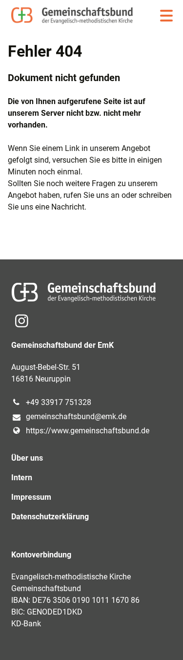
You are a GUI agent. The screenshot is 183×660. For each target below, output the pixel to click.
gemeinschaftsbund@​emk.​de (76, 416)
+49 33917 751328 (58, 402)
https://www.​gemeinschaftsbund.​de (87, 430)
